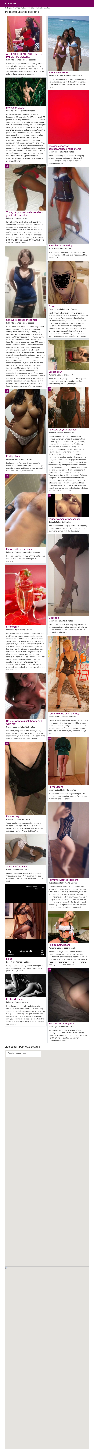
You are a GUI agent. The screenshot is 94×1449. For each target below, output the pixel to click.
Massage (53, 617)
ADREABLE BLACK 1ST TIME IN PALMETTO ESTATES (24, 55)
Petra (51, 306)
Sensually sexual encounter (21, 319)
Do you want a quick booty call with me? (24, 722)
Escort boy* (55, 371)
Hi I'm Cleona (55, 786)
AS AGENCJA (10, 3)
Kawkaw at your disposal (62, 429)
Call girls (8, 8)
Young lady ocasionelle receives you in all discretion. (24, 214)
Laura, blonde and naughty (63, 713)
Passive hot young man (61, 1023)
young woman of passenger (64, 519)
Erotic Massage (15, 999)
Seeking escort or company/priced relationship (64, 147)
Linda (9, 958)
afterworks (12, 626)
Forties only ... (14, 816)
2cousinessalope (58, 72)
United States (20, 8)
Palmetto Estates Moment (63, 879)
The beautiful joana (59, 944)
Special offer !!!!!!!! (16, 866)
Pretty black (13, 456)
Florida (31, 8)
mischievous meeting (60, 245)
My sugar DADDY (16, 107)
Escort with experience (19, 549)
